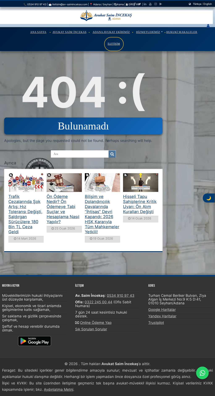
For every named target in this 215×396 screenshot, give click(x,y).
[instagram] (155, 4)
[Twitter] (140, 4)
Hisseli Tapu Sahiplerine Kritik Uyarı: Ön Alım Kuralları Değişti (140, 204)
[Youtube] (150, 4)
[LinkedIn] (145, 4)
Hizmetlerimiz (148, 32)
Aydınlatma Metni (58, 389)
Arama (120, 4)
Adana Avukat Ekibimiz (111, 32)
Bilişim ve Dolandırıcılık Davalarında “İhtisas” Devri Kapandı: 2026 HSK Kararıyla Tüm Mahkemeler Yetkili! (102, 214)
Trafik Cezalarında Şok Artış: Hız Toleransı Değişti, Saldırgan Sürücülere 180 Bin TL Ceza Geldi (25, 214)
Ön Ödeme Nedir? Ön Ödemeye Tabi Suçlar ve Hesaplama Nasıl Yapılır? (63, 209)
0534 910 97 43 (120, 295)
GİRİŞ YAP (134, 4)
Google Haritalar (162, 310)
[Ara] (112, 154)
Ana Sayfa (38, 32)
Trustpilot (156, 323)
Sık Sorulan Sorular (91, 329)
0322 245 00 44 (98, 302)
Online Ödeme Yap (95, 323)
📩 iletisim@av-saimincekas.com (68, 4)
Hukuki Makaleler (181, 32)
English (207, 3)
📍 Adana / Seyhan (100, 4)
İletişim (114, 43)
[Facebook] (135, 4)
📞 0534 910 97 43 (35, 4)
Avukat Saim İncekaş (69, 32)
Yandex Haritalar (162, 316)
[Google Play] (160, 4)
